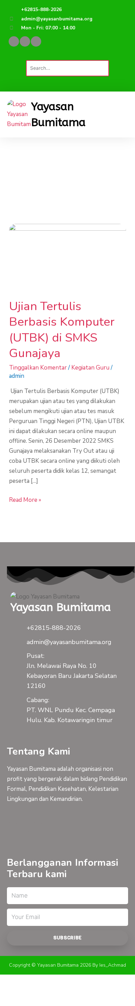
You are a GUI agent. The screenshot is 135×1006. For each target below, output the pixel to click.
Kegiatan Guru (90, 368)
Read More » (25, 499)
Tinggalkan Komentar (38, 368)
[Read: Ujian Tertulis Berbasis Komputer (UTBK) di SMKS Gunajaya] (67, 256)
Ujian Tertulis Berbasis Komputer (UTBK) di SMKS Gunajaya (62, 330)
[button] (67, 55)
